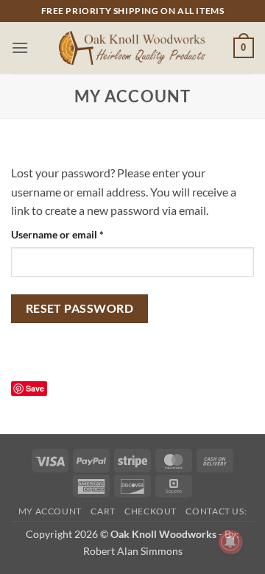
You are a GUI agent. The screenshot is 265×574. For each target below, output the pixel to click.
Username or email (78, 234)
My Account (50, 511)
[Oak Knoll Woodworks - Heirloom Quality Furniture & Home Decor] (132, 48)
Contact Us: (216, 511)
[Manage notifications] (230, 541)
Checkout (150, 511)
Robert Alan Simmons (133, 551)
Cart (103, 511)
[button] (20, 47)
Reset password (80, 308)
